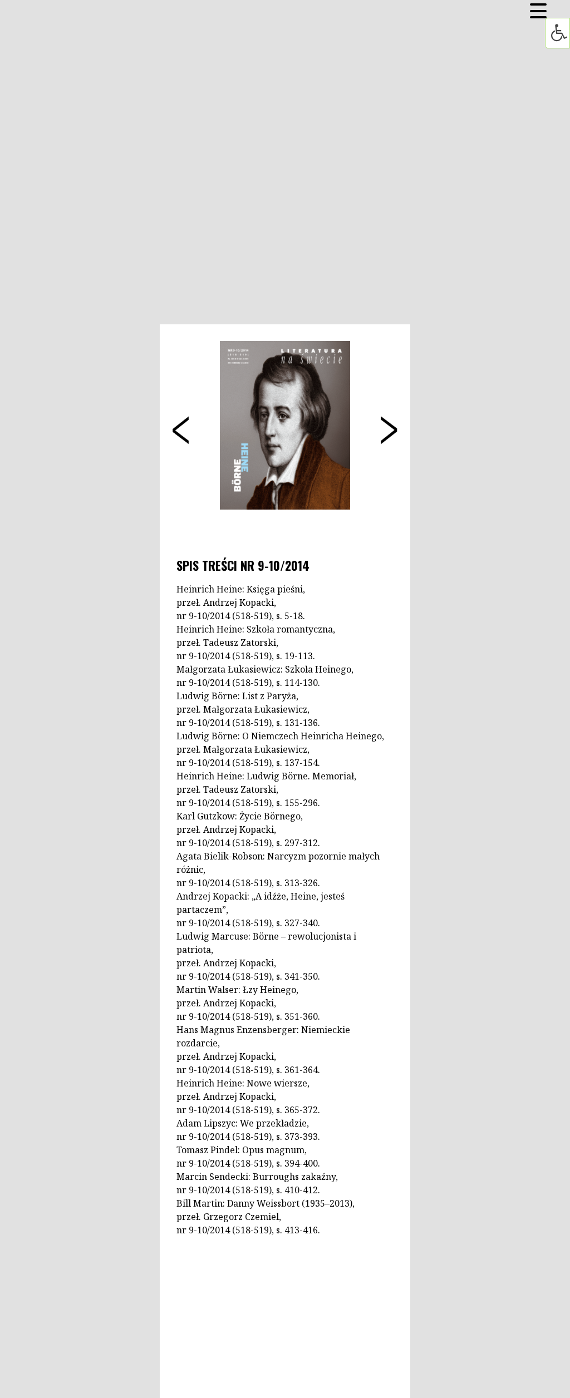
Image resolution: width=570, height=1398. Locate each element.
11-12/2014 (387, 421)
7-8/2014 (179, 421)
